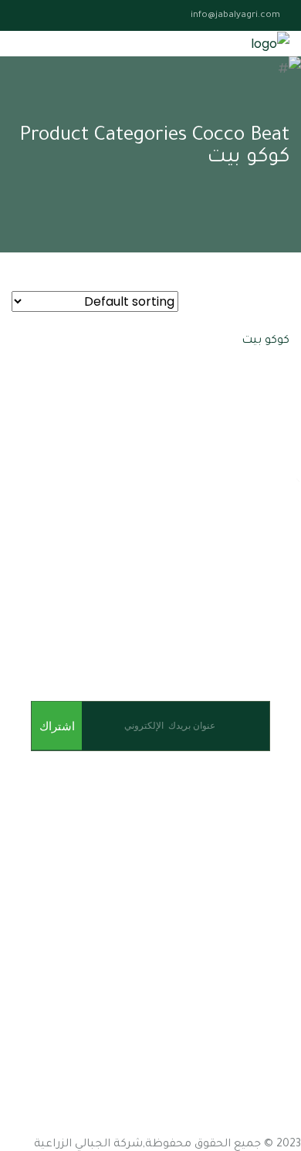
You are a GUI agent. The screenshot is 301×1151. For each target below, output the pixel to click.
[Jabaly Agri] (270, 43)
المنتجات (278, 937)
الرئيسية (280, 881)
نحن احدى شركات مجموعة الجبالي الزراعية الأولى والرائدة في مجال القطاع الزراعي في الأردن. (153, 818)
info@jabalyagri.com (235, 16)
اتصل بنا (281, 964)
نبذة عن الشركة (261, 909)
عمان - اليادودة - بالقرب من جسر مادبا (200, 1018)
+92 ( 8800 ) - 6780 (106, 1127)
